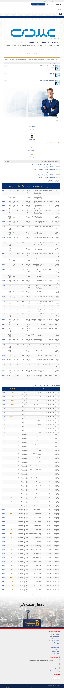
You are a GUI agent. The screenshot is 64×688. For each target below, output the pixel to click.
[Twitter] (56, 678)
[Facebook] (59, 678)
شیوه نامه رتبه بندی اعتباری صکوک (47, 172)
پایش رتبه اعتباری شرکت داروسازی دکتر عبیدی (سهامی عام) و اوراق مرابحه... (39, 42)
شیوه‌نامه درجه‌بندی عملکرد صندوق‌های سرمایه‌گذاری (43, 164)
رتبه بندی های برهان (54, 638)
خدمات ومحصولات (55, 647)
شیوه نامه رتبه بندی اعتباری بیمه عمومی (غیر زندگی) (44, 169)
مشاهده (3, 190)
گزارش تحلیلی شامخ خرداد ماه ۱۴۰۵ (46, 80)
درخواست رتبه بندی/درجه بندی (38, 4)
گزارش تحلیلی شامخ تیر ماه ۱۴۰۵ (51, 59)
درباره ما (57, 646)
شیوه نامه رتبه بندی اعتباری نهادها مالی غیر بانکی (44, 167)
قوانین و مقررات (55, 653)
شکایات (57, 644)
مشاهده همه (7, 63)
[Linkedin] (53, 678)
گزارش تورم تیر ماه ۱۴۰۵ (49, 73)
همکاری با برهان (55, 651)
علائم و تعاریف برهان (54, 642)
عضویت (47, 4)
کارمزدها (57, 649)
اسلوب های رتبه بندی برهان (53, 636)
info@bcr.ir (51, 671)
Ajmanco (57, 685)
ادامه (57, 49)
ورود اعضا (52, 4)
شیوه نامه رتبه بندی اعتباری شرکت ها (33, 59)
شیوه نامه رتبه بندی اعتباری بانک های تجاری (12, 59)
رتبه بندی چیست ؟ (55, 634)
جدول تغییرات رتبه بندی (54, 640)
